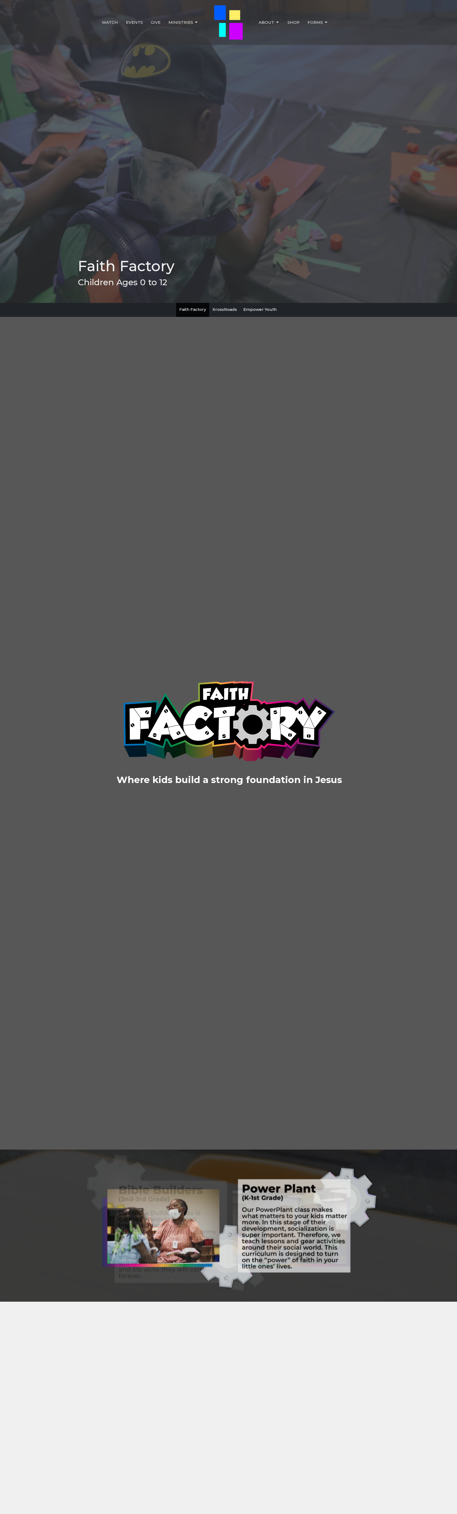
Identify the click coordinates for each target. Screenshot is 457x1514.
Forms (315, 22)
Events (134, 22)
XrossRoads (224, 309)
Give (156, 22)
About (266, 22)
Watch (110, 22)
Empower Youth (260, 309)
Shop (293, 22)
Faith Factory (192, 309)
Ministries (180, 22)
